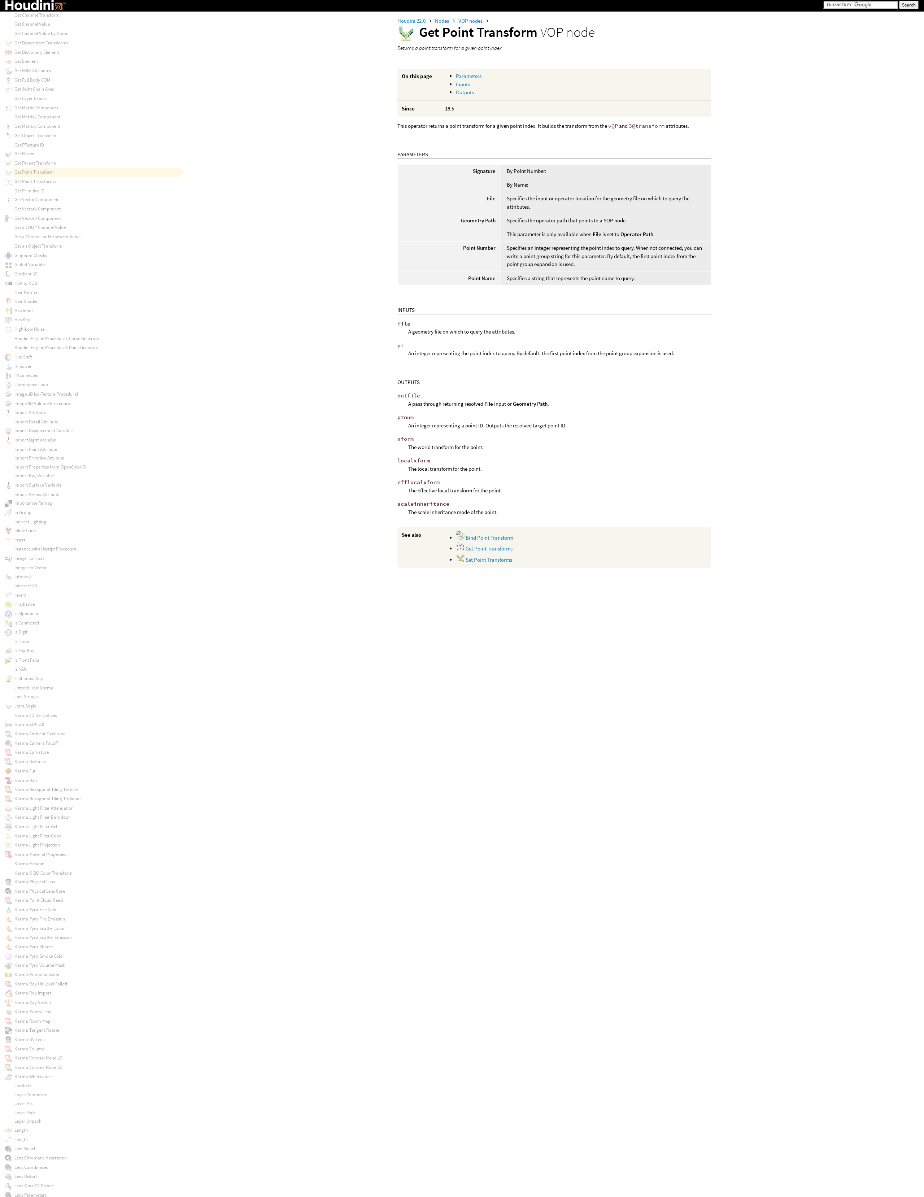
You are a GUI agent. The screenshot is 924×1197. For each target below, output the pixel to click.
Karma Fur (25, 771)
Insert (19, 540)
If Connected (26, 375)
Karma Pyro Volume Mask (39, 965)
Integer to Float (29, 558)
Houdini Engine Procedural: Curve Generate (56, 338)
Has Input (23, 311)
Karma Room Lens (32, 1012)
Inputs (463, 84)
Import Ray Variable (34, 476)
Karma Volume (29, 1049)
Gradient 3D (26, 274)
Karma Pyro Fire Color (36, 909)
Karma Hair (26, 780)
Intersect (22, 576)
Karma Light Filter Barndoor (42, 817)
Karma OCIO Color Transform (43, 873)
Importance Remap (33, 503)
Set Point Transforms (488, 559)
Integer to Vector (30, 568)
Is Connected (26, 623)
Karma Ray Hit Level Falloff (40, 984)
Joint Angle (25, 706)
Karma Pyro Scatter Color (39, 928)
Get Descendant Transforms (41, 43)
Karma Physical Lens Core (39, 891)
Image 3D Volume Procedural (42, 403)
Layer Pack (24, 1112)
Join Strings (26, 696)
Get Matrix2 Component (37, 117)
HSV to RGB (25, 283)
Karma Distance (30, 761)
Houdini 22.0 (412, 20)
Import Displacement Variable (43, 430)
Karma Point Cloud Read (38, 900)
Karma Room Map (32, 1021)
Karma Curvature (31, 752)
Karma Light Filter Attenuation (44, 808)
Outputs (465, 92)
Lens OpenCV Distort (34, 1186)
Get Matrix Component (36, 108)
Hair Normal (26, 292)
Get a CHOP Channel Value (40, 227)
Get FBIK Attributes (32, 71)
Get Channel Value (32, 24)
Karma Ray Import (32, 993)
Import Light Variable (35, 440)
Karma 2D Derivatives (35, 715)
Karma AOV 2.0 (29, 724)
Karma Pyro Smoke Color (39, 956)
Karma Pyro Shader (33, 947)
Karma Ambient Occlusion (40, 734)
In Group (22, 512)
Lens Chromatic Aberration (40, 1158)
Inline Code (25, 530)
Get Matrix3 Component (37, 126)
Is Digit (20, 632)
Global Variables (30, 264)
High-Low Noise (29, 329)
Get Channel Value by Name (41, 33)
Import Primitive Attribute (39, 458)
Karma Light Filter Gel (35, 826)
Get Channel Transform (37, 15)
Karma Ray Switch (32, 1002)
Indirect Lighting (30, 522)
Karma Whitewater (32, 1077)
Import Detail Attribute (36, 422)
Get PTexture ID (29, 145)
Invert (20, 595)
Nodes (442, 20)
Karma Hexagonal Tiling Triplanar (47, 799)
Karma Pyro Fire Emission (39, 919)
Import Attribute (30, 412)
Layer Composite (30, 1095)
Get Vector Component (36, 199)
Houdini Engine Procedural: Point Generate (56, 347)
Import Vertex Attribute (36, 494)
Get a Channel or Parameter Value (47, 237)
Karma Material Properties (40, 854)
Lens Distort (25, 1176)
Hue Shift (23, 357)
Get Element (26, 61)
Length (21, 1130)
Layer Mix (23, 1103)
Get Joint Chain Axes (34, 89)
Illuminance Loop (31, 385)
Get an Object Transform (38, 246)
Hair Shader (26, 301)
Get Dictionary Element (36, 52)
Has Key (22, 320)
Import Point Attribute (35, 449)
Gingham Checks (30, 255)
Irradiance (24, 604)
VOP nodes (471, 20)
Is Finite (21, 641)
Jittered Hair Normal (34, 688)
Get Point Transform (34, 172)
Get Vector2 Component (37, 209)
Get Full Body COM (32, 80)
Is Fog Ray (24, 651)
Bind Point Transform (489, 537)
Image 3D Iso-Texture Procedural (46, 394)
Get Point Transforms (489, 548)
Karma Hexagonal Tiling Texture (46, 789)
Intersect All (25, 586)
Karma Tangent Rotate (36, 1030)
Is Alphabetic (26, 613)
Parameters (468, 76)
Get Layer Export (30, 98)
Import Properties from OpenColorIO (50, 467)
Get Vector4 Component (37, 218)
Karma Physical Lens (34, 882)
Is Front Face (26, 660)
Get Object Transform (35, 135)
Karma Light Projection (37, 845)
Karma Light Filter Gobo (37, 836)
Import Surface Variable (37, 485)
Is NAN (20, 669)
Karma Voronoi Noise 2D (38, 1058)
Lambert (22, 1086)
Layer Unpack (27, 1121)
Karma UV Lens (29, 1039)
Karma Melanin (29, 864)
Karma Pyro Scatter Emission (43, 937)
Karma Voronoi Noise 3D (38, 1067)
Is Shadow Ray (28, 678)
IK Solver (23, 366)
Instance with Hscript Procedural (46, 549)
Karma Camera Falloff (36, 743)
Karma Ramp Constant (37, 974)
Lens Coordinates (31, 1167)
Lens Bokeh (25, 1148)
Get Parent (24, 154)
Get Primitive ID (29, 191)
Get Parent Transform (35, 163)
